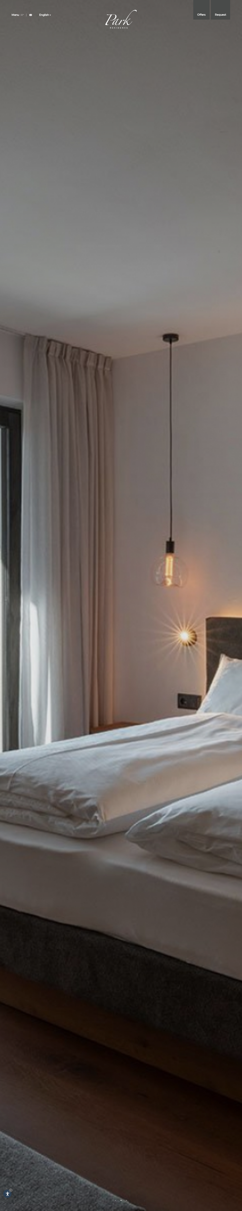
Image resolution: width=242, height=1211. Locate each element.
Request (220, 14)
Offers (201, 14)
